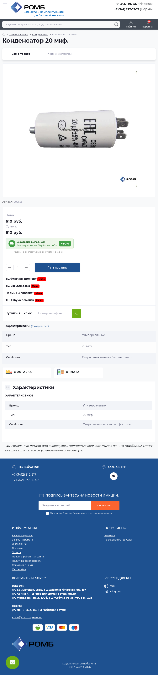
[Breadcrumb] (3, 34)
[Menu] (5, 3)
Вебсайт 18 (89, 663)
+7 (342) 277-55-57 (126, 9)
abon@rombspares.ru (27, 617)
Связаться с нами (22, 565)
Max (112, 585)
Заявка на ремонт (22, 539)
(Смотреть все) (40, 326)
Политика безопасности (74, 513)
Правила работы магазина (28, 556)
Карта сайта (19, 569)
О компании (19, 543)
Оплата (73, 372)
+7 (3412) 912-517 (126, 4)
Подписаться (105, 505)
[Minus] (9, 267)
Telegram (115, 591)
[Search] (116, 24)
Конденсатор (40, 34)
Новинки (109, 535)
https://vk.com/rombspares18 (114, 476)
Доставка (23, 372)
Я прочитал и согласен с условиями (81, 513)
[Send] (76, 313)
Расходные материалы (118, 539)
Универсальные (18, 34)
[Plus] (26, 267)
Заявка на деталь (22, 535)
